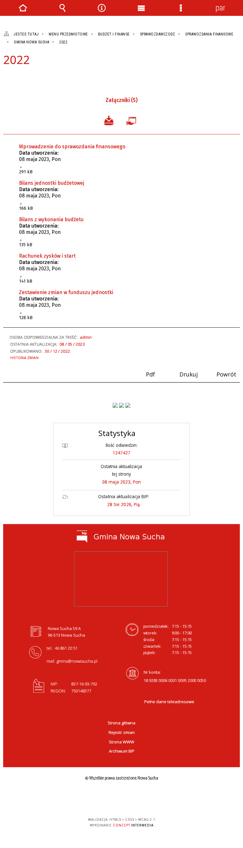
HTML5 (146, 797)
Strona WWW (121, 742)
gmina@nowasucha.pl (77, 661)
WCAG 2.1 (176, 796)
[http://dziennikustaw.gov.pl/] (121, 405)
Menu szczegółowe (180, 8)
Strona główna (121, 723)
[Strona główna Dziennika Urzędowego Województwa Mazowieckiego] (127, 405)
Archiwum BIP (121, 751)
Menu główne (141, 8)
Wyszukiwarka (62, 8)
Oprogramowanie (132, 119)
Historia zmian (24, 357)
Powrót (28, 77)
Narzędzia (102, 8)
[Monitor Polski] (115, 405)
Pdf (7, 77)
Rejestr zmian (122, 732)
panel (220, 7)
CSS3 (156, 797)
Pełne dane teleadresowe (169, 701)
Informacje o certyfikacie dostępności (81, 797)
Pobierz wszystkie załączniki (109, 119)
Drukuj (18, 77)
